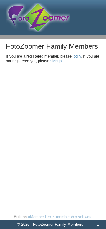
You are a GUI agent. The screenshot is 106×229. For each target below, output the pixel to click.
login (77, 56)
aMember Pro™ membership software (60, 217)
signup (56, 61)
